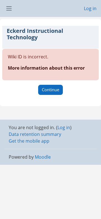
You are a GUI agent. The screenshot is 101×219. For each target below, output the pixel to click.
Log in (90, 8)
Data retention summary (35, 134)
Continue (50, 89)
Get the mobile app (29, 141)
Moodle (43, 157)
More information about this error (46, 68)
